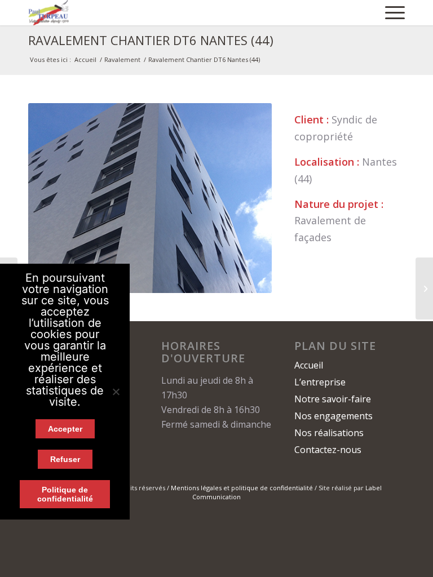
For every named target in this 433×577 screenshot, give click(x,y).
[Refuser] (115, 391)
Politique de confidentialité (65, 494)
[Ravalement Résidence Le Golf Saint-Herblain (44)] (424, 288)
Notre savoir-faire (332, 399)
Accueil (85, 59)
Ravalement (122, 59)
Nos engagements (333, 416)
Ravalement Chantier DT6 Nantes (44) (150, 40)
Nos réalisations (329, 433)
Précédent (53, 198)
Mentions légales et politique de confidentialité (242, 487)
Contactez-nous (327, 449)
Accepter (65, 428)
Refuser (65, 459)
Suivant (246, 198)
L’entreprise (320, 382)
